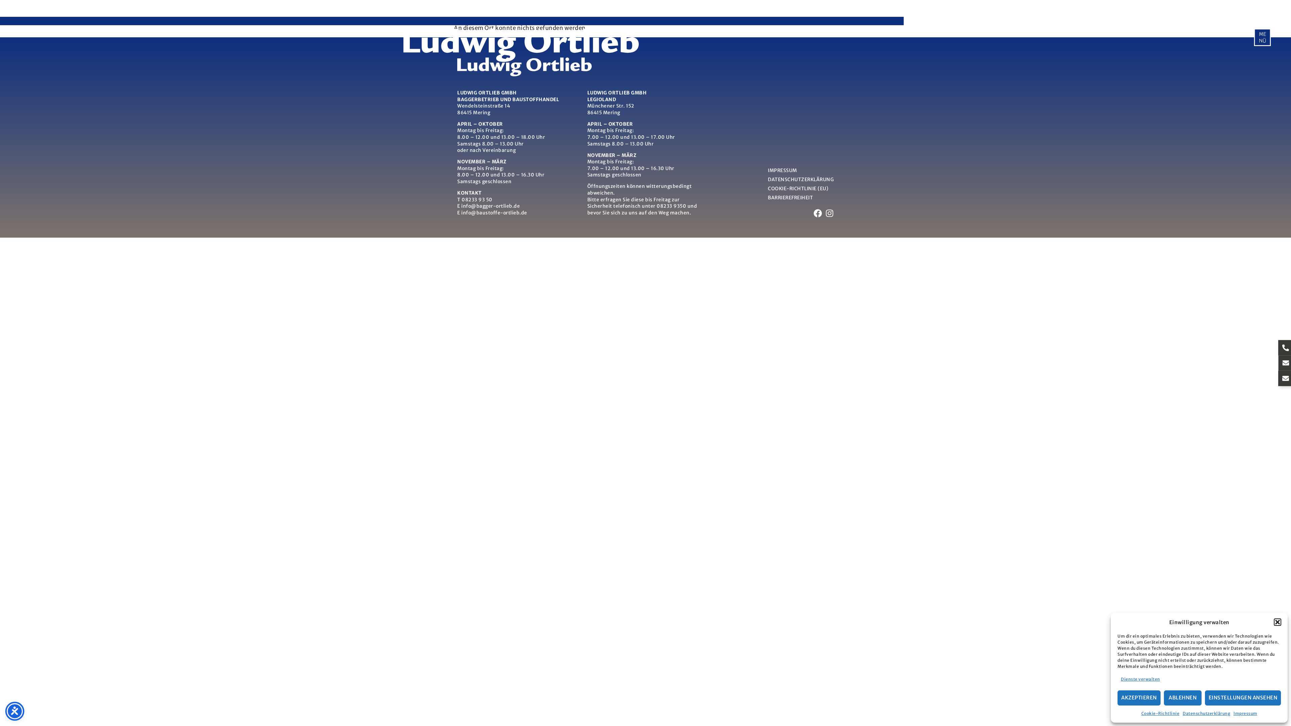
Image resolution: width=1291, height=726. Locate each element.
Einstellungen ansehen (1243, 697)
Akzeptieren (1139, 697)
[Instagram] (829, 213)
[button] (1277, 622)
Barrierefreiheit (790, 198)
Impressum (1245, 713)
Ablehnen (1183, 697)
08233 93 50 (477, 200)
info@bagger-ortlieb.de (490, 206)
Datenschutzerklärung (1206, 713)
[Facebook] (818, 213)
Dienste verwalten (1140, 679)
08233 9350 (671, 206)
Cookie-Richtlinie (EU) (798, 189)
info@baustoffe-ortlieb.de (494, 213)
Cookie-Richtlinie (1160, 713)
